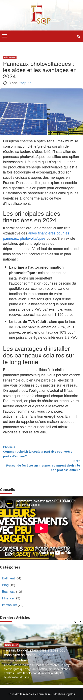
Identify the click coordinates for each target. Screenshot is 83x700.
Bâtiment (9, 57)
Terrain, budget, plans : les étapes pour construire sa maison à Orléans (35, 652)
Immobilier (9, 604)
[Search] (78, 36)
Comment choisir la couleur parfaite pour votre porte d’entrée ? (37, 451)
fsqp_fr (25, 82)
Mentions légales (64, 694)
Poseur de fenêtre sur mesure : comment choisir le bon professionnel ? (43, 465)
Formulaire (44, 694)
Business (8, 591)
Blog (5, 584)
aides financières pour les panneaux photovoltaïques (36, 235)
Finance (8, 598)
